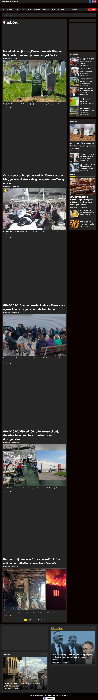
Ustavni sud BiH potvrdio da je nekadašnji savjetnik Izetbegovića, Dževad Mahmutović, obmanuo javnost (72, 657)
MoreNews (58, 695)
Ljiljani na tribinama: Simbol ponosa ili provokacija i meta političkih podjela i (74, 167)
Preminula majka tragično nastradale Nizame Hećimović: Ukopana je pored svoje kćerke (74, 81)
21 (38, 620)
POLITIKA (16, 9)
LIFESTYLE (74, 9)
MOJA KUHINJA (61, 9)
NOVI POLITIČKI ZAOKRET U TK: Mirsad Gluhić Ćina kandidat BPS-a (74, 91)
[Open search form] (85, 9)
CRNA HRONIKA (37, 9)
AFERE (22, 9)
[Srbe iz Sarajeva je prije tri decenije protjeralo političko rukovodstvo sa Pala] (25, 673)
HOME (3, 9)
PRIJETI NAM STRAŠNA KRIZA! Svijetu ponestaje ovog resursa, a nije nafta (82, 145)
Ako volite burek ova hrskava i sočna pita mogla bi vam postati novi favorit (74, 224)
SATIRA (68, 9)
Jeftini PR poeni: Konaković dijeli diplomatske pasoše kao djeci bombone (74, 157)
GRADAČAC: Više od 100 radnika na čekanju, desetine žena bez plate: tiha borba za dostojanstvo (31, 435)
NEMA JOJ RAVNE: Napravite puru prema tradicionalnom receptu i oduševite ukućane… (74, 214)
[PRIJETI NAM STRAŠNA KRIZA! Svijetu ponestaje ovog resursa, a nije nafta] (82, 132)
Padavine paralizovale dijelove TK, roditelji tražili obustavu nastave (74, 111)
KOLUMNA (53, 9)
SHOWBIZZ (45, 9)
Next (42, 620)
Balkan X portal (6, 58)
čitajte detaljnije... (9, 107)
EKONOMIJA (28, 9)
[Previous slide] (44, 654)
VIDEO (93, 9)
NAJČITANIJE (9, 9)
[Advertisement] (34, 37)
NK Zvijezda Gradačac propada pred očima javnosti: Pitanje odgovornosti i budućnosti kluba (74, 101)
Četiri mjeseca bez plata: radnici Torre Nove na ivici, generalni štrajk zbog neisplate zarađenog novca (33, 179)
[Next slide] (46, 654)
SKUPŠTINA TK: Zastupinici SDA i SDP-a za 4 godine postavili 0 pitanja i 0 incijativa (74, 61)
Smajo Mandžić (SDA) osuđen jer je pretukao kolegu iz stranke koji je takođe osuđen (74, 71)
